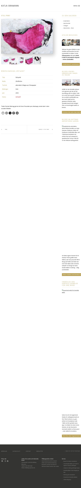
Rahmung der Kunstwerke (69, 474)
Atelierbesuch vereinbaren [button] (71, 64)
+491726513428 (28, 466)
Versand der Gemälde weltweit (70, 477)
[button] (3, 113)
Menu (75, 6)
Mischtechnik (66, 23)
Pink (6, 129)
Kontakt (28, 451)
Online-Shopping (67, 479)
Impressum (4, 451)
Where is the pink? (44, 129)
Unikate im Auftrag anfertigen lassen (71, 468)
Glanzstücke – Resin (68, 28)
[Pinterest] (8, 461)
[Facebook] (2, 461)
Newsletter (39, 451)
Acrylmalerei (66, 21)
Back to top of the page (72, 451)
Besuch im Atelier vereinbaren (70, 461)
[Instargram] (5, 461)
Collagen (65, 25)
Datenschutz (16, 451)
